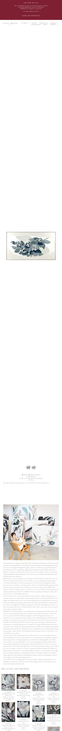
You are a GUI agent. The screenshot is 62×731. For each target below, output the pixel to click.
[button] (25, 23)
